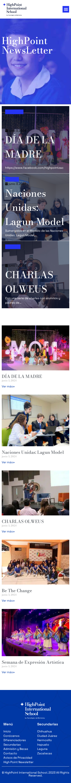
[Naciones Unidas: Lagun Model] (35, 207)
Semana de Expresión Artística (33, 662)
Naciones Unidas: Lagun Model (33, 452)
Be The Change (17, 590)
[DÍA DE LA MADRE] (35, 139)
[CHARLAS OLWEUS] (35, 274)
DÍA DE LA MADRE (22, 376)
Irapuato (13, 247)
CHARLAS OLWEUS (23, 521)
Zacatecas (14, 112)
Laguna (12, 179)
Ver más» (8, 386)
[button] (65, 9)
